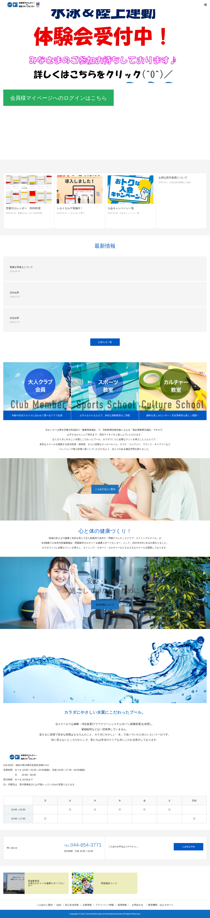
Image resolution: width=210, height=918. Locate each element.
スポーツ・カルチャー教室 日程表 (179, 208)
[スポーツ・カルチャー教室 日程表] (181, 189)
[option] (105, 46)
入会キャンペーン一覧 (70, 208)
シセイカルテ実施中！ (19, 208)
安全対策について (105, 604)
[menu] (205, 4)
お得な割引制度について (122, 177)
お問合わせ (139, 905)
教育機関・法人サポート (160, 905)
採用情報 (122, 905)
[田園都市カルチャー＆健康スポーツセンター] (23, 4)
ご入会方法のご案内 (105, 489)
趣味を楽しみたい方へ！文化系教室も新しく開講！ (172, 415)
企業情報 (87, 905)
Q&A (58, 905)
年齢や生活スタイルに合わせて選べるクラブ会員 (37, 415)
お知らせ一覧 (105, 342)
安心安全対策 (72, 905)
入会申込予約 (188, 846)
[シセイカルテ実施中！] (29, 189)
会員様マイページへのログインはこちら (58, 98)
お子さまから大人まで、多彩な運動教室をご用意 (105, 415)
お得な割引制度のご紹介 (129, 182)
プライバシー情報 (104, 905)
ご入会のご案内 (45, 905)
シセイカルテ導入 (26, 213)
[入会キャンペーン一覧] (80, 189)
